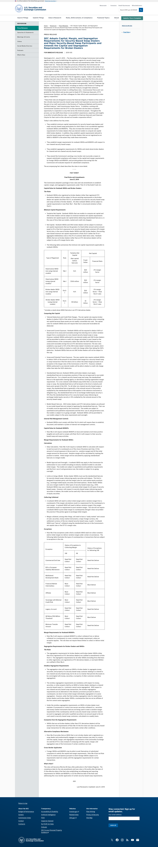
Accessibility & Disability (49, 811)
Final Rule (126, 32)
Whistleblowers (137, 5)
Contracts (21, 824)
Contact (21, 821)
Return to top (22, 803)
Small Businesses (124, 5)
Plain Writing (90, 811)
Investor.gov (73, 811)
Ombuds (44, 827)
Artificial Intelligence (48, 815)
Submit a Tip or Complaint (132, 18)
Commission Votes (24, 818)
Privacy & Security (92, 815)
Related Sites (74, 815)
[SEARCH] (141, 10)
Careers (21, 815)
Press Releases (63, 25)
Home (46, 25)
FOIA (43, 818)
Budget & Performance (26, 811)
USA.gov (72, 818)
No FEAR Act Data (47, 824)
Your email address (115, 815)
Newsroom (103, 5)
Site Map (89, 818)
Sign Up (113, 825)
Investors (114, 5)
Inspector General (47, 821)
